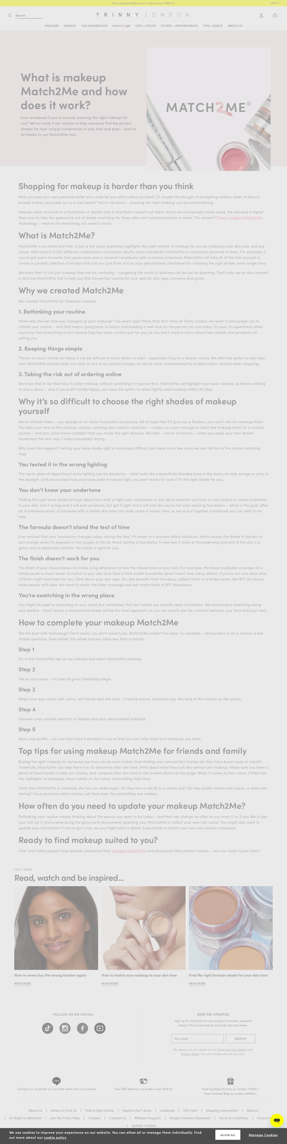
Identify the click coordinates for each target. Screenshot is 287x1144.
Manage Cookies (263, 1134)
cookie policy (55, 1137)
